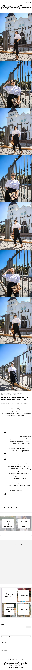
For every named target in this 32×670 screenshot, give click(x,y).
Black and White (6, 393)
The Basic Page (19, 667)
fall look (4, 394)
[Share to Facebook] (4, 508)
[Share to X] (11, 508)
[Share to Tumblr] (13, 508)
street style (12, 394)
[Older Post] (29, 536)
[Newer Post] (3, 536)
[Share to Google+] (16, 508)
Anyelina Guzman (18, 659)
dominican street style (20, 393)
